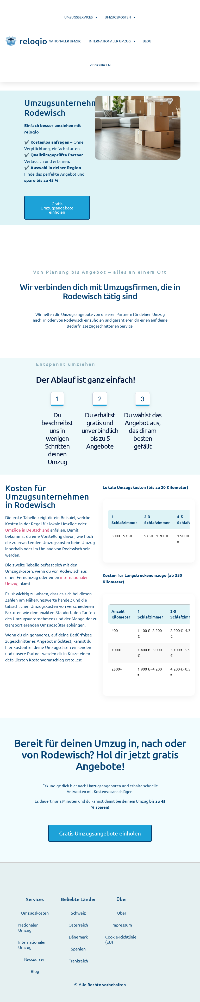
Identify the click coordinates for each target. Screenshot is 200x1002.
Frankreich (78, 960)
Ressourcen (100, 65)
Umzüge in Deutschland (27, 529)
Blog (147, 41)
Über (121, 912)
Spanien (78, 948)
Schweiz (78, 912)
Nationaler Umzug (65, 41)
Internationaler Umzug (110, 41)
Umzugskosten (118, 17)
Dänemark (78, 936)
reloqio (33, 41)
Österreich (78, 924)
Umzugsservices (78, 17)
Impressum (121, 924)
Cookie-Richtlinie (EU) (120, 939)
